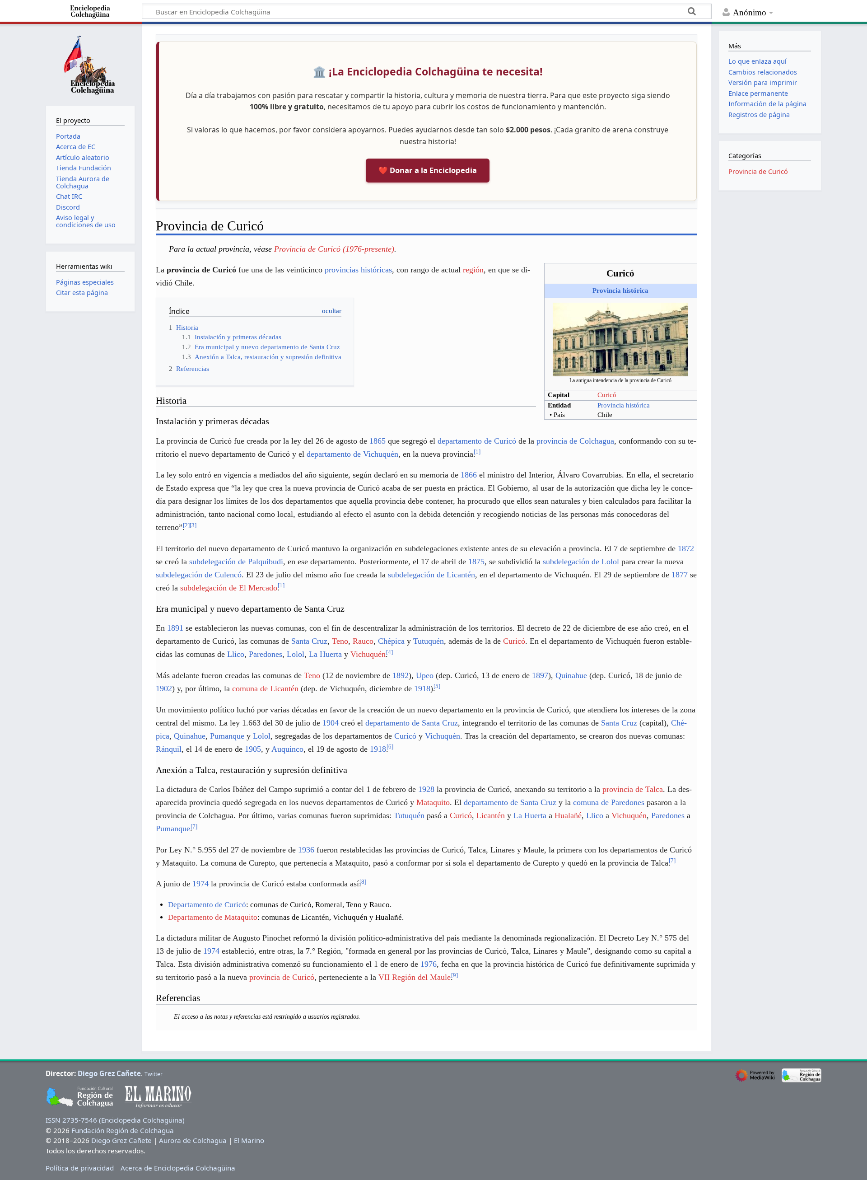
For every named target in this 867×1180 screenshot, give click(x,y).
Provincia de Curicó (758, 171)
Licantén (490, 815)
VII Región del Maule (414, 977)
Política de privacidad (80, 1167)
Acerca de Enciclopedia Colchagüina (178, 1167)
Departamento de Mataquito (212, 917)
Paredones (265, 654)
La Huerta (325, 654)
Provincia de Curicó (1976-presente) (334, 248)
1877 (679, 574)
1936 (306, 849)
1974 (200, 883)
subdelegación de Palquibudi (236, 561)
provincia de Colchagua (575, 440)
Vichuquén (368, 654)
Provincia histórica (620, 290)
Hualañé (568, 815)
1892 (400, 675)
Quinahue (571, 675)
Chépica (391, 641)
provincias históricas (358, 269)
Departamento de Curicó (207, 904)
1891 (175, 627)
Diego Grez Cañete (109, 1073)
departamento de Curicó (477, 440)
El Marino (249, 1140)
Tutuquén (428, 641)
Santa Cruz (309, 641)
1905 (253, 749)
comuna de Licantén (265, 688)
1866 (469, 474)
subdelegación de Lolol (581, 561)
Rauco (363, 641)
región (473, 269)
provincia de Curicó (281, 977)
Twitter (153, 1074)
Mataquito (433, 802)
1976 (428, 964)
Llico (235, 654)
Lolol (295, 654)
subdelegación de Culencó (199, 574)
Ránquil (169, 749)
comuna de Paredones (608, 802)
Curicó (606, 394)
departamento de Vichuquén (352, 454)
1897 (540, 675)
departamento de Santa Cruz (411, 722)
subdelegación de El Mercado (228, 587)
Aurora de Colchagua (193, 1140)
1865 (377, 440)
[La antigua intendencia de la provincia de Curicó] (620, 338)
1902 (164, 688)
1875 (476, 561)
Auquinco (287, 749)
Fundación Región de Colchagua (122, 1130)
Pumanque (227, 735)
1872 (686, 548)
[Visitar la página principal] (90, 63)
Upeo (425, 675)
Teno (340, 641)
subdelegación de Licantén (431, 574)
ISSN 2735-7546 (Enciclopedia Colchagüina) (115, 1119)
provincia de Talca (632, 789)
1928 (426, 789)
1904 (330, 722)
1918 (422, 688)
